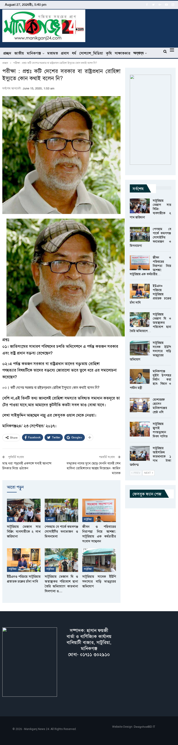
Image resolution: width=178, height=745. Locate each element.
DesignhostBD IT (144, 727)
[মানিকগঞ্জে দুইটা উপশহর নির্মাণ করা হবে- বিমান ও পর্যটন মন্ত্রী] (140, 376)
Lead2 (50, 519)
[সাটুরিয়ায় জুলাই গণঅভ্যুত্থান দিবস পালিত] (140, 429)
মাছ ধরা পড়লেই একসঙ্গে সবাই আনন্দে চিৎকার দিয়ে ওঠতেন (26, 465)
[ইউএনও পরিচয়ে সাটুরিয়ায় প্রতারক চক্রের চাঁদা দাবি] (24, 560)
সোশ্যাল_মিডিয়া (91, 53)
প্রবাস (65, 53)
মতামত (52, 53)
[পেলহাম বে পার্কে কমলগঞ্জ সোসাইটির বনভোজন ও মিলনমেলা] (61, 510)
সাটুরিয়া (88, 519)
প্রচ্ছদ (7, 53)
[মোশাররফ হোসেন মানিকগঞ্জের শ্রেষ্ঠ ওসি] (140, 404)
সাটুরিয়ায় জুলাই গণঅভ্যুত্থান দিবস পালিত (160, 430)
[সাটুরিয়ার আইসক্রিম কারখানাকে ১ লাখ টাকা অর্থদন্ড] (140, 453)
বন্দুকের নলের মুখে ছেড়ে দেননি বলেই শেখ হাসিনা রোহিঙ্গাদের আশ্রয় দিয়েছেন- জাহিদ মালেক (94, 468)
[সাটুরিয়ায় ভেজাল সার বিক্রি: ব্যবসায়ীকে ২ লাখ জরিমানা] (24, 510)
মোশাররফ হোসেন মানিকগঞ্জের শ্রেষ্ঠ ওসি (160, 405)
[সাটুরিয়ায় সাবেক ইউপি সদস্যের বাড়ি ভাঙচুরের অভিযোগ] (99, 560)
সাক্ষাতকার (122, 53)
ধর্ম (74, 53)
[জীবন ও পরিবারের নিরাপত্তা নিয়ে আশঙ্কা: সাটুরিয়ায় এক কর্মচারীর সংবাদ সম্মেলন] (99, 510)
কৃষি (109, 53)
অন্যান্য (138, 53)
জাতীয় (19, 53)
